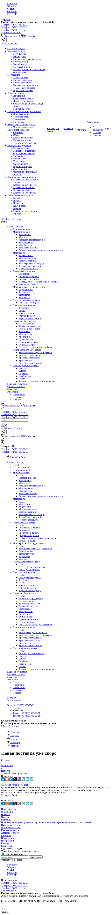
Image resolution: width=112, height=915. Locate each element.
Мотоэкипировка (22, 232)
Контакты (12, 389)
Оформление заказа (11, 827)
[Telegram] (31, 779)
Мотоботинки (26, 245)
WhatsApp (12, 11)
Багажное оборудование (25, 321)
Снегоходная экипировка (26, 365)
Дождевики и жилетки (25, 271)
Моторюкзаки (26, 334)
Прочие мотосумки (28, 342)
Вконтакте (12, 3)
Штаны (22, 371)
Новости (17, 399)
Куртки (22, 368)
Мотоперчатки (26, 242)
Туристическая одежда (30, 318)
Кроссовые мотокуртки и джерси (35, 352)
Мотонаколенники (28, 258)
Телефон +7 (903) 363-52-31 (14, 24)
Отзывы (17, 397)
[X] (15, 779)
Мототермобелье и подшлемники (30, 287)
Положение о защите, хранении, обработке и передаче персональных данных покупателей (46, 822)
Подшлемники (26, 289)
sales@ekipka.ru (11, 726)
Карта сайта (7, 846)
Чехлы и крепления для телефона (35, 347)
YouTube (11, 9)
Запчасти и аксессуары (30, 326)
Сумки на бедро (27, 344)
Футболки (24, 308)
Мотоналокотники (28, 260)
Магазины (6, 819)
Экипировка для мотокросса (27, 350)
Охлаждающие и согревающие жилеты (38, 281)
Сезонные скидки (21, 229)
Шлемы (22, 378)
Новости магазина (13, 854)
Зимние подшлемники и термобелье (37, 381)
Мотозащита (19, 253)
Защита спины (26, 255)
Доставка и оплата (16, 386)
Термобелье (24, 295)
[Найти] (2, 423)
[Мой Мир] (11, 779)
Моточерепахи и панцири (31, 263)
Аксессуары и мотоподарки (27, 300)
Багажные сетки (27, 323)
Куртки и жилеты (27, 316)
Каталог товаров (15, 226)
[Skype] (27, 779)
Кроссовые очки (27, 360)
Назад (16, 464)
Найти (5, 912)
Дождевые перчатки (29, 279)
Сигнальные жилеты (29, 276)
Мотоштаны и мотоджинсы (32, 240)
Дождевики (24, 274)
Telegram (11, 6)
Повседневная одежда (24, 305)
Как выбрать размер (17, 384)
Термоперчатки (26, 292)
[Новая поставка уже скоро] (15, 785)
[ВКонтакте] (3, 779)
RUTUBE (12, 14)
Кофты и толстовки (28, 313)
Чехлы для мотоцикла (29, 302)
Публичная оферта (10, 825)
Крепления (24, 336)
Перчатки (23, 373)
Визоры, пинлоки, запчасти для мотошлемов (41, 250)
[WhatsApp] (23, 779)
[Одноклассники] (7, 779)
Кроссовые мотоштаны (30, 363)
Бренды (5, 843)
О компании (13, 392)
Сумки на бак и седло (29, 329)
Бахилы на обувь (27, 284)
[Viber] (19, 779)
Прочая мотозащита (28, 268)
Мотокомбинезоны (28, 247)
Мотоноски (24, 297)
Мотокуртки (25, 237)
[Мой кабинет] (2, 409)
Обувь (22, 310)
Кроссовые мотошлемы (30, 355)
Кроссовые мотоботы (29, 357)
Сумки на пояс (26, 339)
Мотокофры (24, 331)
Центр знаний (8, 840)
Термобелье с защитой (30, 266)
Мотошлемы (25, 234)
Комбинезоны (26, 376)
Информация (7, 838)
